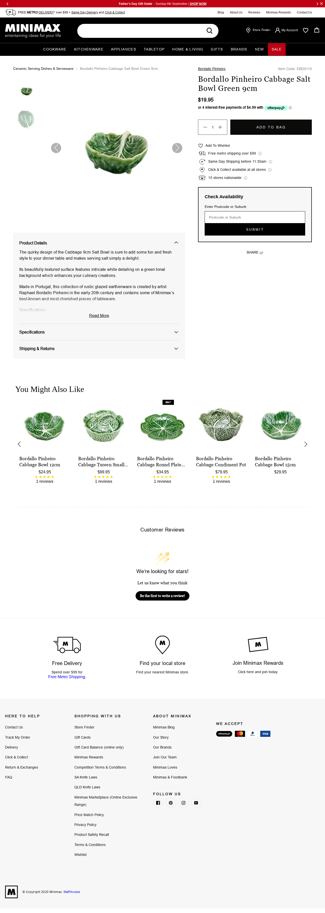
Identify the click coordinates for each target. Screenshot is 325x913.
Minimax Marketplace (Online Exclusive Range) (105, 801)
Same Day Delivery (84, 12)
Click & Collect (115, 12)
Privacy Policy (85, 825)
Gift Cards (82, 737)
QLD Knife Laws (87, 787)
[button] (177, 148)
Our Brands (162, 747)
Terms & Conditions (90, 845)
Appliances (123, 49)
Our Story (161, 737)
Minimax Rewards (278, 12)
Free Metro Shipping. (67, 677)
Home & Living (187, 49)
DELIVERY (46, 12)
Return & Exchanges (21, 767)
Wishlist (80, 855)
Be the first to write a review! (162, 595)
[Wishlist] (305, 30)
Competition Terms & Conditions (100, 767)
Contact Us (304, 12)
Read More (99, 315)
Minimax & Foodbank (170, 777)
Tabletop (154, 49)
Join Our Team (165, 757)
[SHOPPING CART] (317, 30)
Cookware (54, 49)
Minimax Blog (164, 727)
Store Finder (84, 727)
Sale (277, 49)
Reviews (254, 12)
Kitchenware (88, 49)
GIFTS (217, 49)
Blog (221, 12)
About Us (236, 12)
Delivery (11, 747)
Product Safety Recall (91, 835)
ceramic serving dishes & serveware (43, 69)
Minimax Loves (165, 767)
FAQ (8, 777)
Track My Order (17, 737)
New (259, 49)
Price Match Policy (89, 815)
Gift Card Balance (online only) (99, 747)
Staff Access (71, 892)
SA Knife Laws (85, 777)
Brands (239, 49)
